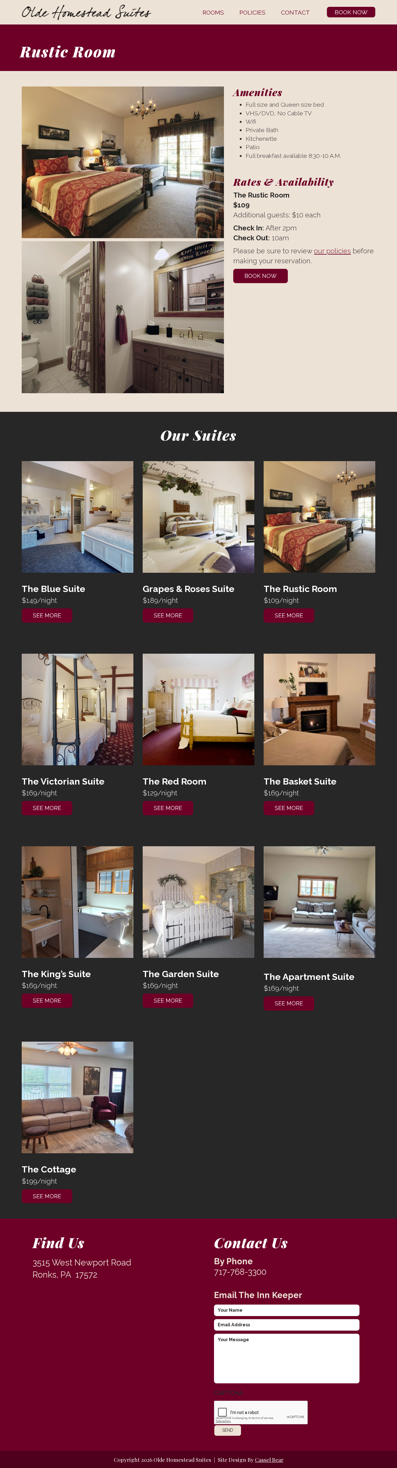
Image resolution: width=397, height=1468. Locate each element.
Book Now (351, 12)
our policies (332, 251)
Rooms (213, 12)
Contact (295, 12)
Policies (252, 12)
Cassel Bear (269, 1459)
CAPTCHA (228, 1392)
